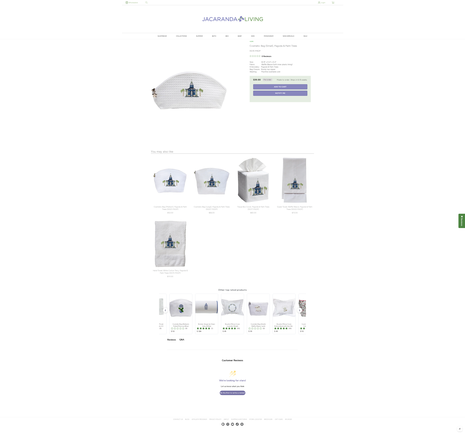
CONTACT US (178, 419)
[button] (146, 2)
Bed (227, 36)
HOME (252, 41)
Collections (181, 36)
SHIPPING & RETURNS (239, 419)
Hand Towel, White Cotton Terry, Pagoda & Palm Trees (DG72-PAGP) (170, 271)
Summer (199, 36)
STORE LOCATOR (255, 419)
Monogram (268, 36)
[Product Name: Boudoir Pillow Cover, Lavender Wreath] (232, 314)
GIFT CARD (279, 419)
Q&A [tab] (181, 339)
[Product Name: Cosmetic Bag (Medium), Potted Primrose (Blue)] (180, 314)
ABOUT (226, 419)
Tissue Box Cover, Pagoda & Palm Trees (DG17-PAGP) (253, 208)
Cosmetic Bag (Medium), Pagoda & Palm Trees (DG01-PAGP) (170, 208)
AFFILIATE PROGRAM (199, 419)
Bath (214, 36)
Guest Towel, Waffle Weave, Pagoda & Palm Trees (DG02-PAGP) (294, 208)
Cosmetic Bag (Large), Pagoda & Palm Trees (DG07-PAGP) (212, 208)
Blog (187, 419)
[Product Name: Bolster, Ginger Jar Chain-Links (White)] (206, 314)
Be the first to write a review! (232, 393)
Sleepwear (162, 36)
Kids (253, 36)
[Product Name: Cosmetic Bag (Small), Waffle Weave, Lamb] (258, 314)
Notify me (280, 93)
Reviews (288, 419)
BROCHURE (268, 419)
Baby (240, 36)
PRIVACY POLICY (215, 419)
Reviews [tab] (171, 339)
